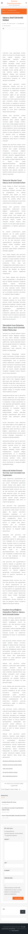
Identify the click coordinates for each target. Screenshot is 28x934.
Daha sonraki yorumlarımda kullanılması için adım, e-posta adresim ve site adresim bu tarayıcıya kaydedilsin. (13, 891)
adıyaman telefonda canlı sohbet (12, 761)
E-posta (7, 870)
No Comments (7, 25)
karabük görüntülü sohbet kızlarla (12, 764)
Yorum (6, 839)
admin (5, 23)
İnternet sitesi (8, 878)
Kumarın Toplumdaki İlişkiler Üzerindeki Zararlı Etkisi (14, 815)
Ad (5, 862)
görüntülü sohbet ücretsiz (10, 772)
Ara (4, 909)
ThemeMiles (15, 930)
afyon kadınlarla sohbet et (10, 776)
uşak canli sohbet (8, 768)
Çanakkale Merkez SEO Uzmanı (9, 802)
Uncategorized (21, 23)
